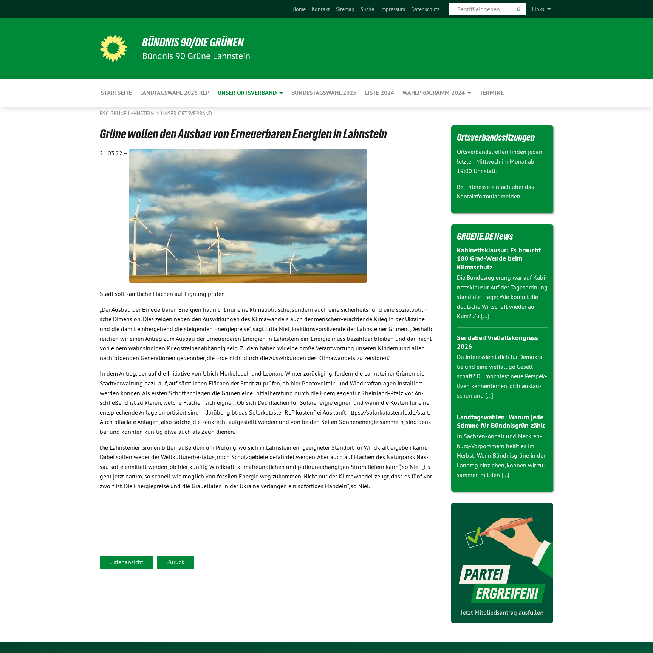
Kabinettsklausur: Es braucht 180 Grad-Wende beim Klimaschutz (499, 258)
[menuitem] (299, 9)
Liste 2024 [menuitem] (379, 93)
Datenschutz (425, 9)
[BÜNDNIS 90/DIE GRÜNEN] (113, 48)
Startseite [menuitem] (116, 93)
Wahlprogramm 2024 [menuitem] (433, 93)
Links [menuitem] (538, 9)
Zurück (175, 562)
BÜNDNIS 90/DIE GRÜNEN (193, 42)
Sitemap (345, 9)
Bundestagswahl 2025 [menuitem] (323, 93)
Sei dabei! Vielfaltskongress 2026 (497, 342)
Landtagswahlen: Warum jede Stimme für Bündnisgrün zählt (501, 421)
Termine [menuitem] (492, 93)
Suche (367, 9)
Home (299, 9)
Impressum (392, 9)
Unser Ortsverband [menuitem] (247, 93)
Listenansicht (126, 562)
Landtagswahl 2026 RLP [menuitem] (174, 93)
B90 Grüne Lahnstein (127, 113)
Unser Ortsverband (186, 113)
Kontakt (321, 9)
